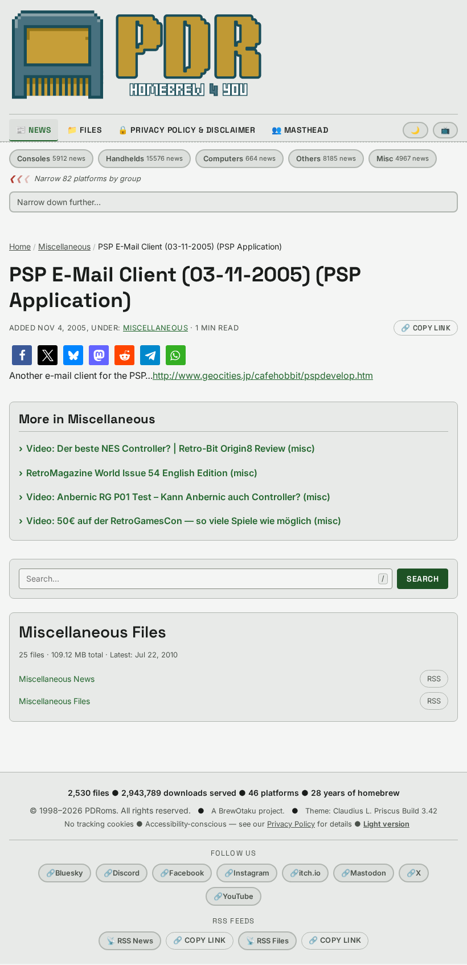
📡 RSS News (129, 941)
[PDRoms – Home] (137, 54)
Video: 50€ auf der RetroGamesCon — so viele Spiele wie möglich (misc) (183, 520)
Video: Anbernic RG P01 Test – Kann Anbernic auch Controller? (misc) (178, 496)
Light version (386, 824)
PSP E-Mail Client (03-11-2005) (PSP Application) (185, 287)
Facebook (182, 873)
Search (423, 579)
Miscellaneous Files (54, 701)
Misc (402, 158)
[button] (22, 355)
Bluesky (64, 873)
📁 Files (84, 130)
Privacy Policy (291, 824)
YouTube (233, 896)
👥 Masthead (300, 130)
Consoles (51, 158)
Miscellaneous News (57, 679)
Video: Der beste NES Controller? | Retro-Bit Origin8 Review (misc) (170, 448)
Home (20, 246)
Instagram (246, 873)
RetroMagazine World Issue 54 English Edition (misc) (141, 473)
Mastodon (363, 873)
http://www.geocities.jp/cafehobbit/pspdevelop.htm (263, 375)
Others (326, 158)
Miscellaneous (64, 246)
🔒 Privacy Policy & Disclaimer (186, 130)
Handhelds (144, 158)
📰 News (33, 130)
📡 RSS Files (267, 941)
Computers (239, 158)
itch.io (305, 873)
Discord (122, 873)
